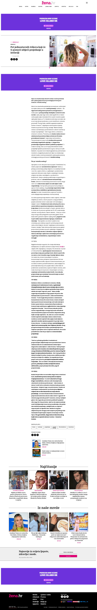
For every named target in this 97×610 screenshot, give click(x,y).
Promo (43, 597)
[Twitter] (16, 60)
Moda (20, 6)
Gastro (40, 6)
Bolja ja (71, 6)
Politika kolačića (61, 607)
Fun (77, 6)
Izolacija (40, 427)
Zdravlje (16, 42)
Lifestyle (64, 6)
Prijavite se (68, 556)
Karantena (71, 427)
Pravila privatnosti (53, 607)
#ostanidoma (62, 427)
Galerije (33, 6)
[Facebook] (14, 60)
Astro (26, 6)
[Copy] (11, 60)
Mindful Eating (54, 427)
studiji (61, 246)
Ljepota (57, 6)
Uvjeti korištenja (70, 607)
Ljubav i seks (48, 6)
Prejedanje (47, 427)
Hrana (33, 427)
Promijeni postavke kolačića (81, 607)
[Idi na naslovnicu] (48, 4)
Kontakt (45, 607)
